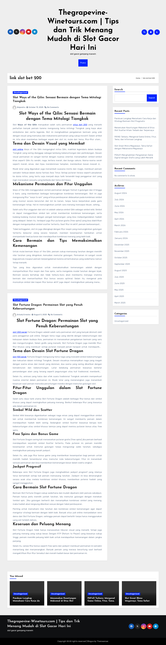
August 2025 (120, 270)
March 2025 (120, 303)
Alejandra (21, 107)
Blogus (90, 641)
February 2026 (121, 232)
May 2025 (119, 290)
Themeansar (102, 641)
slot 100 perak (19, 357)
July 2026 (119, 199)
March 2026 (120, 225)
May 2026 (119, 212)
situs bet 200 (80, 124)
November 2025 (121, 251)
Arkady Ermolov (24, 315)
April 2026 (119, 219)
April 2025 (119, 296)
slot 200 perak (20, 332)
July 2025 (119, 277)
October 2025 (120, 257)
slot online (18, 149)
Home (83, 63)
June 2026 (119, 206)
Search (118, 89)
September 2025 (122, 264)
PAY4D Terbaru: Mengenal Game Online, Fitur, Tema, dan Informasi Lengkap (101, 601)
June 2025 (119, 283)
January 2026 (121, 238)
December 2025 (121, 245)
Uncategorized (20, 92)
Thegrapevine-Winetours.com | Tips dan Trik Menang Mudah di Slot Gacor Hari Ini (83, 30)
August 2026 (120, 193)
